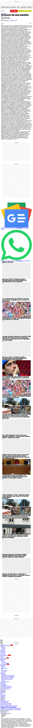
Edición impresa (5, 689)
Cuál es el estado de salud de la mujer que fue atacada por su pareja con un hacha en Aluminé (15, 536)
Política (2, 646)
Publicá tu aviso (4, 701)
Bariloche (23, 7)
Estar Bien (4, 664)
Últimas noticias (5, 7)
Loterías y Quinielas (6, 703)
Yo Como (3, 672)
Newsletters (5, 655)
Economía (3, 651)
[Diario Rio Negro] (1, 717)
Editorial (3, 13)
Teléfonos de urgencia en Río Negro (10, 708)
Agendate (4, 658)
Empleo (2, 700)
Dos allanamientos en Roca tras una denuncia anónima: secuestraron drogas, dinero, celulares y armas (16, 436)
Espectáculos (5, 663)
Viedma (2, 697)
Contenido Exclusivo (6, 686)
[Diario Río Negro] (3, 10)
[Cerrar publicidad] (1, 640)
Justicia (3, 649)
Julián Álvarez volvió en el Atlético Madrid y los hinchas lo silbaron (16, 318)
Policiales (3, 683)
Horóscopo (4, 668)
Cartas (3, 680)
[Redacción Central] (1, 16)
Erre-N (3, 662)
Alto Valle (2, 692)
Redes (2, 656)
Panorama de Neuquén (7, 675)
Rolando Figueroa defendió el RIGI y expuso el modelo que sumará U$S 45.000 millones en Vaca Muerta (14, 556)
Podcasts (3, 684)
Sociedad (3, 666)
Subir (3, 716)
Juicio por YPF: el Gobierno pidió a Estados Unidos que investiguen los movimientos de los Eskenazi (14, 280)
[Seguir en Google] (1, 24)
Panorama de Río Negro (8, 676)
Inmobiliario (3, 685)
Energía (2, 650)
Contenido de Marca (6, 687)
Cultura (2, 660)
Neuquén (13, 7)
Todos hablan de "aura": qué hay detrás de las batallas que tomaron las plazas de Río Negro (15, 496)
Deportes (3, 659)
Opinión (2, 673)
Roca (18, 7)
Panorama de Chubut (7, 678)
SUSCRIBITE (24, 11)
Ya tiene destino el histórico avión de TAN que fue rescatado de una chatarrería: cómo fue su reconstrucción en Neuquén (16, 338)
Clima (2, 667)
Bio (2, 669)
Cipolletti (29, 7)
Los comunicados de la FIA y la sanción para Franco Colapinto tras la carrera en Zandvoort (15, 300)
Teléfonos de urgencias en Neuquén (10, 709)
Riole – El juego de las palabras (9, 706)
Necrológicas (4, 702)
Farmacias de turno (5, 704)
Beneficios (3, 712)
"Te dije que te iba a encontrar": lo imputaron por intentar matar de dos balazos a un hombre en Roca (14, 477)
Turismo (2, 653)
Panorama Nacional (6, 679)
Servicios (2, 654)
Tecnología (4, 670)
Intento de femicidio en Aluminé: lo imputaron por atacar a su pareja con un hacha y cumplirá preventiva (16, 575)
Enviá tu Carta (5, 681)
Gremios (3, 648)
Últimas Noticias (6, 645)
